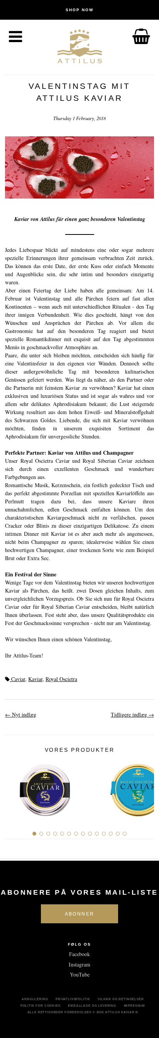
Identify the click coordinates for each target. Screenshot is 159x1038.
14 (125, 834)
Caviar (17, 679)
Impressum (134, 1005)
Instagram (79, 964)
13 (118, 834)
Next (145, 787)
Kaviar (35, 679)
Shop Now (79, 10)
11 (104, 834)
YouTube (80, 974)
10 (97, 834)
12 (111, 834)
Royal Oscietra (61, 679)
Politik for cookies (40, 1005)
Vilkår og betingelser (121, 999)
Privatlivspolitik (73, 999)
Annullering (35, 999)
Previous (13, 787)
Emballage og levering (92, 1005)
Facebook (79, 954)
